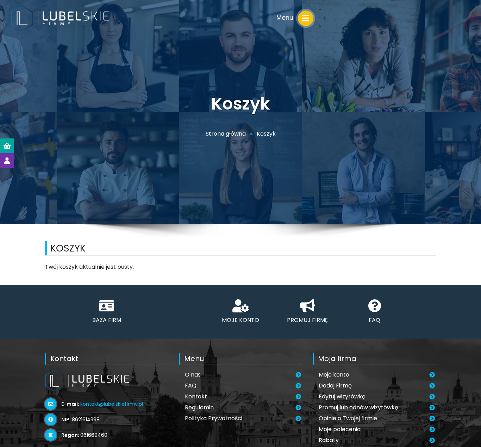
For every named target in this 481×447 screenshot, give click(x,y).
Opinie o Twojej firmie (348, 418)
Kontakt (196, 396)
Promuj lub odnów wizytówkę (358, 407)
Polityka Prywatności (213, 418)
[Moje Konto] (7, 160)
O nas (193, 375)
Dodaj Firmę (335, 385)
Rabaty (329, 440)
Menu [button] (285, 17)
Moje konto (334, 375)
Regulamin (199, 407)
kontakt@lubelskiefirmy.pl (111, 404)
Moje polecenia (340, 429)
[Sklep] (7, 145)
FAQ (190, 385)
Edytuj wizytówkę (342, 396)
